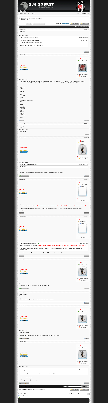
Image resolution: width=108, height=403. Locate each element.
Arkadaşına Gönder (24, 395)
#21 (88, 29)
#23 (88, 123)
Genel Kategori (32, 18)
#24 (88, 137)
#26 (88, 216)
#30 (88, 341)
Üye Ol (33, 13)
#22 (88, 54)
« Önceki (28, 23)
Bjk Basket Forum (24, 18)
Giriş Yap (29, 13)
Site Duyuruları (39, 18)
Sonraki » (42, 23)
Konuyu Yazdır (23, 393)
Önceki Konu (23, 386)
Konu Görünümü (78, 26)
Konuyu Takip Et (23, 396)
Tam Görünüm (86, 26)
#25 (88, 179)
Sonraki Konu (29, 386)
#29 (88, 305)
